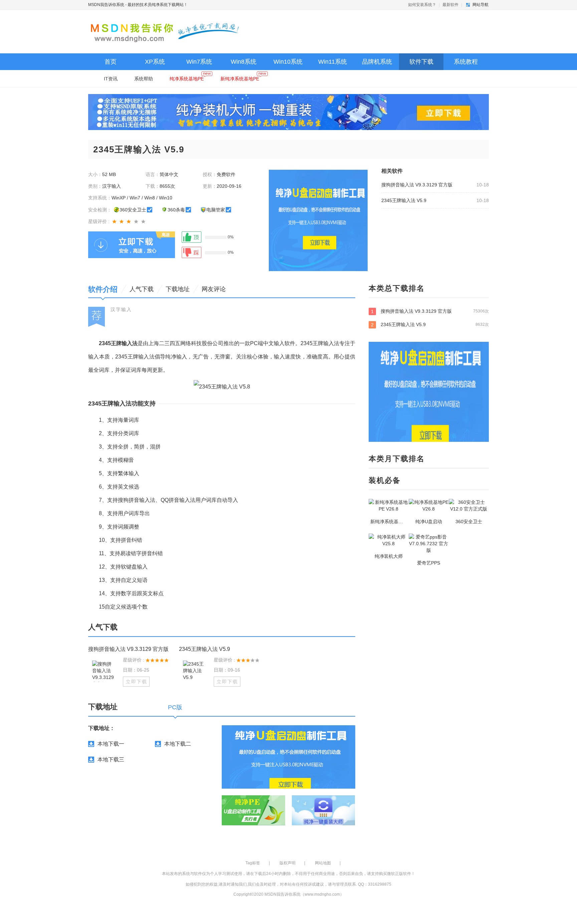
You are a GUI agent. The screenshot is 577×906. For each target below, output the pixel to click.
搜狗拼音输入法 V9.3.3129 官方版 (416, 184)
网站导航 (480, 4)
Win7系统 (199, 61)
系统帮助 (143, 78)
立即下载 (136, 681)
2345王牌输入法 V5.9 (403, 200)
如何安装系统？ (422, 4)
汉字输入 (121, 309)
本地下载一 (111, 744)
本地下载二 (177, 744)
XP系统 (155, 61)
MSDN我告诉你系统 (106, 4)
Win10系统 (288, 61)
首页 (111, 61)
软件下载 (421, 61)
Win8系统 (243, 61)
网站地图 (323, 863)
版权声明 (287, 863)
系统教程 (466, 61)
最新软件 (450, 4)
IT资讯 (111, 78)
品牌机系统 (377, 61)
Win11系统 (332, 61)
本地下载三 (111, 759)
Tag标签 (252, 863)
